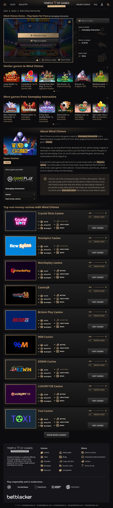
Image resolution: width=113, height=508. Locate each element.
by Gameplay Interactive (58, 16)
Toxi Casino (45, 411)
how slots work (69, 190)
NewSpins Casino (49, 238)
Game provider (83, 27)
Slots (12, 4)
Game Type (82, 53)
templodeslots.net (91, 505)
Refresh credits (50, 60)
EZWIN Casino (47, 361)
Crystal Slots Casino (51, 213)
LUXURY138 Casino (50, 386)
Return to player (84, 40)
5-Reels (49, 142)
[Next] (107, 67)
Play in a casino (87, 21)
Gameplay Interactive (87, 136)
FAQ (95, 4)
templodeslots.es (60, 505)
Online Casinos (83, 4)
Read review (65, 60)
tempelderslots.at (28, 505)
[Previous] (104, 67)
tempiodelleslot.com (75, 505)
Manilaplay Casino (50, 262)
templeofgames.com (44, 505)
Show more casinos (56, 435)
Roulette (23, 4)
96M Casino (45, 337)
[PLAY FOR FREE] (12, 76)
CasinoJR (43, 287)
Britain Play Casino (50, 312)
